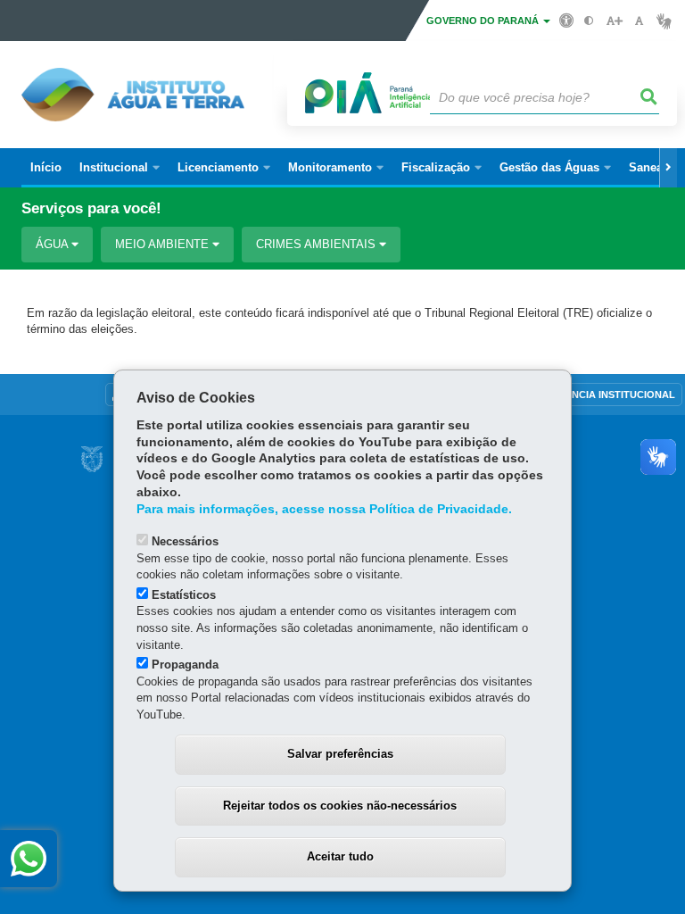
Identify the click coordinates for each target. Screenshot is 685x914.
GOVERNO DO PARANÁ (483, 20)
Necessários (185, 541)
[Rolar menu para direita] (668, 167)
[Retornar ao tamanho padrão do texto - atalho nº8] (639, 21)
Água (53, 244)
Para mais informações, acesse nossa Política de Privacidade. (324, 509)
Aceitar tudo (340, 856)
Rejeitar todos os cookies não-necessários (340, 805)
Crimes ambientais (317, 244)
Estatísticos (184, 595)
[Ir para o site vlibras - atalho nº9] (664, 21)
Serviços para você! (91, 208)
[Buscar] (649, 97)
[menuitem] (119, 167)
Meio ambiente (163, 244)
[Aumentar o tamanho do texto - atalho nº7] (614, 21)
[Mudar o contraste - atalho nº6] (589, 21)
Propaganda (185, 664)
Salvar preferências (340, 753)
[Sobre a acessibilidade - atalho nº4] (566, 20)
